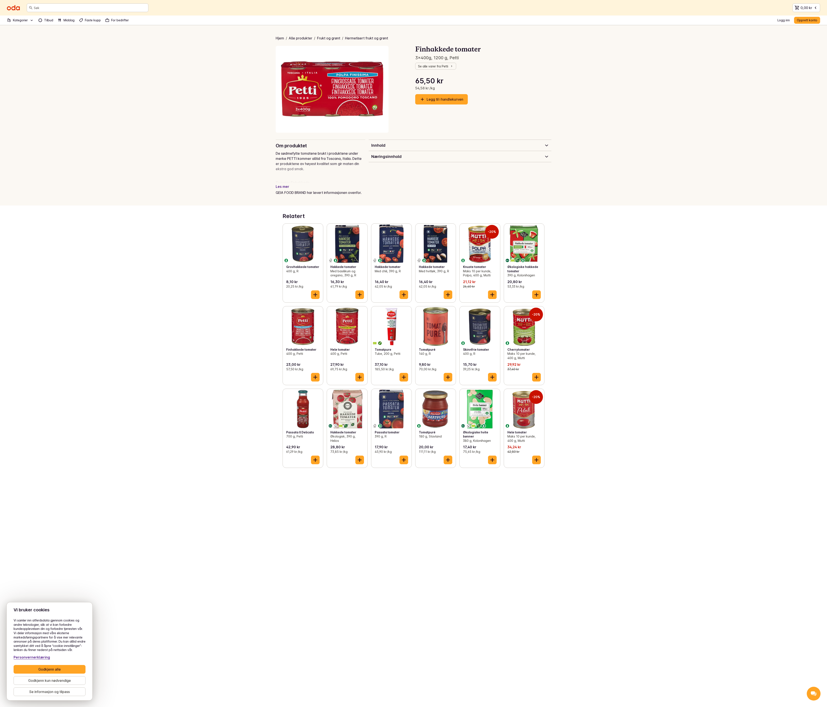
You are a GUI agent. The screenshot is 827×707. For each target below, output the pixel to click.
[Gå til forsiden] (13, 7)
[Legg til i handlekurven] (315, 294)
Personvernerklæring (32, 657)
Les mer (282, 186)
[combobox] (90, 8)
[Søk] (31, 8)
